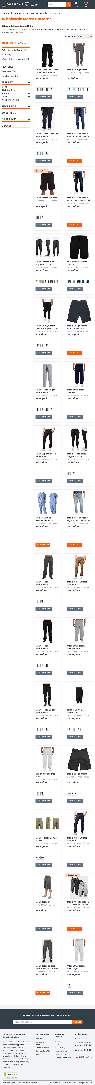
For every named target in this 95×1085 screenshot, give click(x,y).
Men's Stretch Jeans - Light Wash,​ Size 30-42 (78, 519)
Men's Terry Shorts (45, 902)
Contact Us (59, 1041)
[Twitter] (79, 1050)
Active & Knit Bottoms (14, 50)
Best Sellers (9, 71)
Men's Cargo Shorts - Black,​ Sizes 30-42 (78, 327)
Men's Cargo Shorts (77, 774)
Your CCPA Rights (9, 1083)
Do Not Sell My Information (27, 1083)
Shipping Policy (61, 1051)
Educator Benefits (43, 1047)
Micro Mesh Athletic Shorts (77, 263)
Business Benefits (43, 1051)
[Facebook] (76, 1050)
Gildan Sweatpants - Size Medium (77, 647)
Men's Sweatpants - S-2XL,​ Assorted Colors (78, 903)
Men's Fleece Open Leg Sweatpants (47, 135)
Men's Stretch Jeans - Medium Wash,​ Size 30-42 (79, 135)
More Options (43, 96)
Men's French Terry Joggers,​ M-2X (76, 455)
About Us (39, 1039)
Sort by (66, 36)
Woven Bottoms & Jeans (15, 59)
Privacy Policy (60, 1054)
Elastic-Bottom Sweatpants (75, 711)
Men (52, 13)
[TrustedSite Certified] (10, 1075)
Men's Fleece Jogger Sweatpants (46, 391)
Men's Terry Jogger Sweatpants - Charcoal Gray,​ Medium (47, 967)
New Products (10, 76)
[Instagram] (85, 1050)
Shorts (6, 54)
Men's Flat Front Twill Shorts (46, 839)
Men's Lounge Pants (77, 69)
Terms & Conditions (63, 1057)
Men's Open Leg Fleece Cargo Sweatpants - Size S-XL (47, 71)
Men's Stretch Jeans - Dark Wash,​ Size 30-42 (78, 199)
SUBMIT (77, 1021)
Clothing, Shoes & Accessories (24, 13)
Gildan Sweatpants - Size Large (77, 967)
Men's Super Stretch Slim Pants (46, 455)
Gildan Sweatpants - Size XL (46, 775)
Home (4, 13)
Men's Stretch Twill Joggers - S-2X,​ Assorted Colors (45, 263)
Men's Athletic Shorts (46, 197)
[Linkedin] (81, 1050)
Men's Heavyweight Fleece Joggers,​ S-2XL (47, 327)
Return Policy (60, 1048)
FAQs (57, 1044)
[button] (76, 5)
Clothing (44, 13)
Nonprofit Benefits (40, 1043)
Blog (37, 1054)
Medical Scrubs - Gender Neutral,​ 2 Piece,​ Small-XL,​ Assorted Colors (44, 519)
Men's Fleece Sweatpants (42, 583)
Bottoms (61, 13)
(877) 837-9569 (32, 5)
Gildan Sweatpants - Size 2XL (77, 391)
